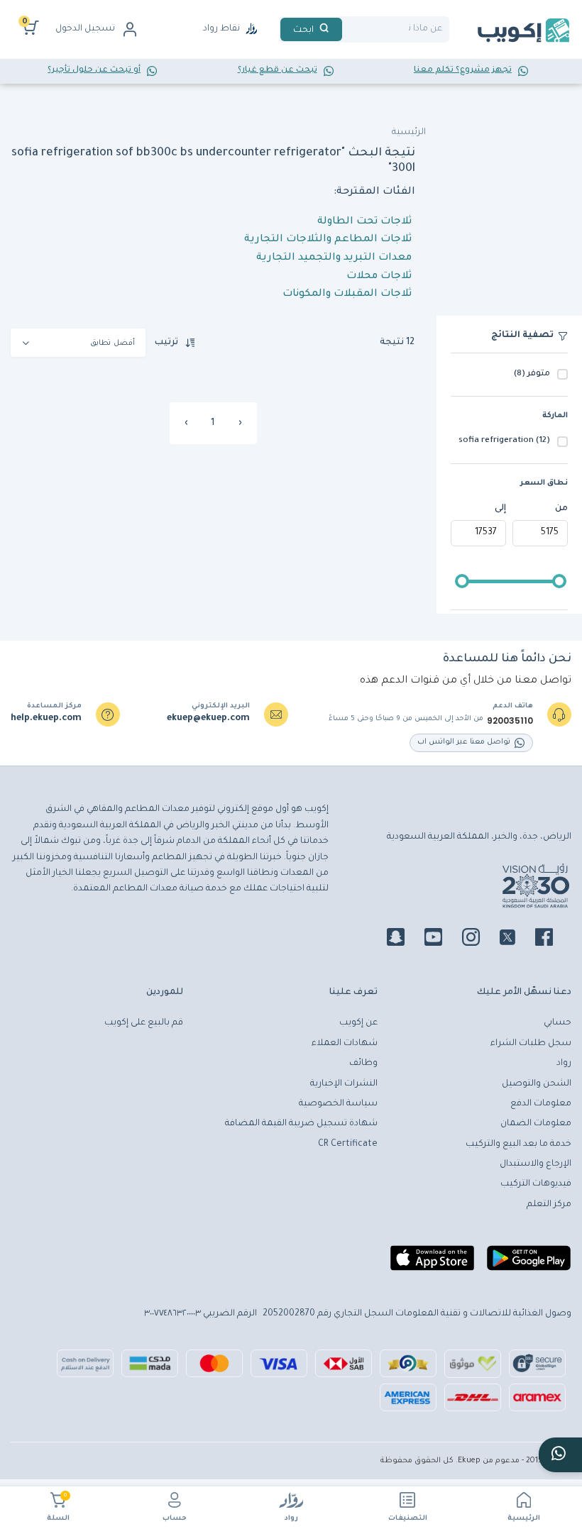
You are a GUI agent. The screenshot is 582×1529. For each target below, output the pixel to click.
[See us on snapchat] (404, 939)
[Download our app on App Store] (432, 1264)
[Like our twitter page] (516, 939)
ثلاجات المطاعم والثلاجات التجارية (328, 239)
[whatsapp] (560, 1454)
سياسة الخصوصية (338, 1104)
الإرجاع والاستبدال (535, 1164)
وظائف (363, 1064)
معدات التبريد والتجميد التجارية (334, 258)
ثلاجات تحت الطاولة (364, 222)
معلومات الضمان (535, 1124)
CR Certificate (348, 1144)
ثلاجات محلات (379, 276)
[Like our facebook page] (552, 939)
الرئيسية (523, 1519)
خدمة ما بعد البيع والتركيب (518, 1144)
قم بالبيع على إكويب (143, 1023)
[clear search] (348, 29)
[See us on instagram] (479, 939)
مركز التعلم (549, 1205)
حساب (175, 1519)
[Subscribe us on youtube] (442, 939)
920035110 (510, 721)
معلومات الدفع (540, 1104)
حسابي (557, 1023)
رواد (291, 1519)
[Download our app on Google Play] (528, 1264)
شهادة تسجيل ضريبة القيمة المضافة (301, 1124)
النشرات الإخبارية (344, 1084)
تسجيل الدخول (85, 29)
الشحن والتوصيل (536, 1084)
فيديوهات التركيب (535, 1184)
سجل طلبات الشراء (530, 1044)
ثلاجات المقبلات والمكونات (347, 294)
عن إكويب (358, 1023)
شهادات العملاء (345, 1044)
